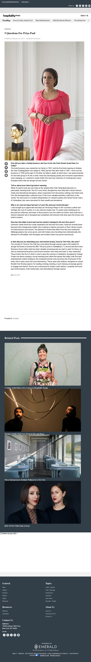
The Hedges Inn (79, 20)
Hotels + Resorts (50, 587)
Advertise (25, 2)
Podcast (4, 595)
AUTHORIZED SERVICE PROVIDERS (35, 653)
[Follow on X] (83, 6)
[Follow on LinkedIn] (80, 6)
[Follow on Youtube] (89, 6)
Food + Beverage (50, 590)
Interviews (48, 595)
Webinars (5, 611)
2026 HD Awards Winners (62, 20)
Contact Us (49, 616)
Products (5, 593)
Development (49, 593)
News (4, 587)
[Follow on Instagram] (86, 6)
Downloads (5, 614)
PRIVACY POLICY (55, 655)
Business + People (51, 601)
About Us (48, 611)
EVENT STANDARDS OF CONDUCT (57, 653)
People (8, 29)
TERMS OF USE (44, 655)
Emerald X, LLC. (42, 650)
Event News (49, 598)
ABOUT (14, 653)
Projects (4, 590)
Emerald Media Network (10, 2)
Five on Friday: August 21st (23, 20)
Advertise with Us (51, 614)
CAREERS (21, 653)
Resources (5, 601)
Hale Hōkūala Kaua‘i (43, 20)
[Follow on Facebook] (77, 6)
